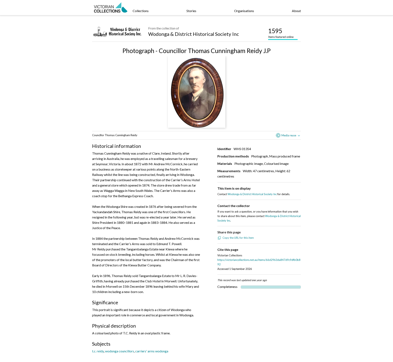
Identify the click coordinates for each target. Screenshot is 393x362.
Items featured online (281, 32)
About (296, 11)
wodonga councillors (119, 351)
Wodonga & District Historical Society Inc (193, 34)
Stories (191, 11)
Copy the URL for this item (238, 237)
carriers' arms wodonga (151, 351)
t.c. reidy (98, 351)
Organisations (244, 11)
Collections (141, 11)
